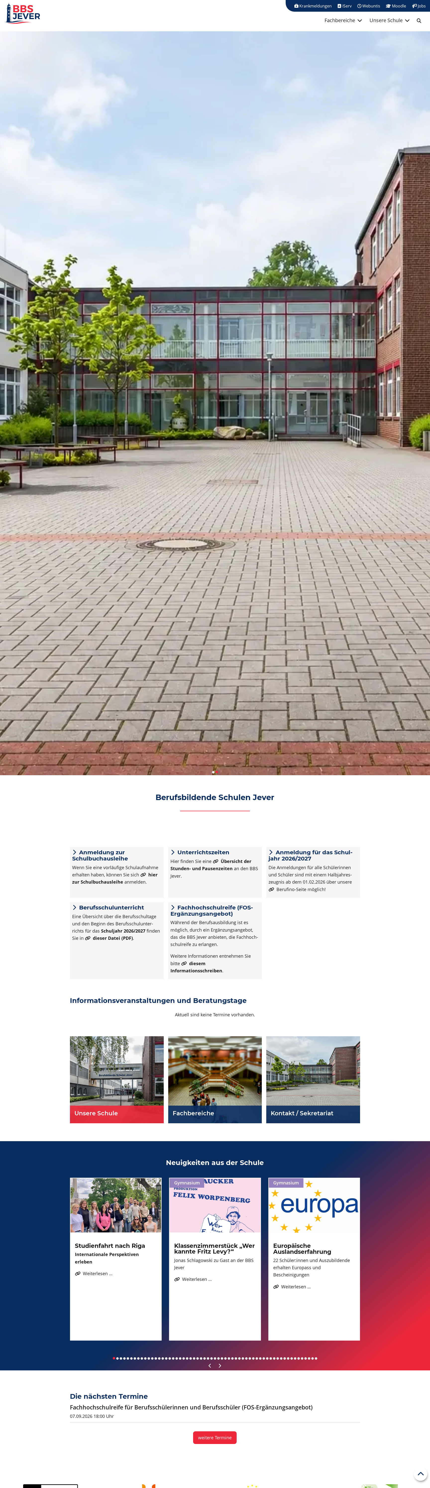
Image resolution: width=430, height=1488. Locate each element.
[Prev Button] (210, 1366)
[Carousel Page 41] (253, 1358)
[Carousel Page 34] (229, 1358)
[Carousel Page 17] (169, 1358)
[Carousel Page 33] (225, 1358)
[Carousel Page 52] (291, 1358)
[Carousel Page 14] (159, 1358)
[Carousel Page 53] (295, 1358)
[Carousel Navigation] (215, 1366)
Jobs (421, 6)
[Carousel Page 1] (213, 772)
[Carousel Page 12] (152, 1358)
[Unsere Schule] (117, 1079)
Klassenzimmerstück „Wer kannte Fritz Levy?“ (214, 1248)
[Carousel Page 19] (176, 1358)
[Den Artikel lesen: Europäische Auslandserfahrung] (314, 1205)
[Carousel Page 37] (239, 1358)
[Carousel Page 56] (305, 1358)
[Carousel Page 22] (187, 1358)
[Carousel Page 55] (302, 1358)
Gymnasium (187, 1183)
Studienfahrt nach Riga (110, 1245)
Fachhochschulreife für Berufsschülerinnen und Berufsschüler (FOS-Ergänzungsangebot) (191, 1407)
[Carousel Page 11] (149, 1358)
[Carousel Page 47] (274, 1358)
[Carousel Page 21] (183, 1358)
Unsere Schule (386, 20)
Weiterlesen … (93, 1273)
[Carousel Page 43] (260, 1358)
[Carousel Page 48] (277, 1358)
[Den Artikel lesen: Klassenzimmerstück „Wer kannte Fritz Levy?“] (215, 1205)
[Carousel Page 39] (246, 1358)
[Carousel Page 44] (264, 1358)
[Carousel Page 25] (197, 1358)
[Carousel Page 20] (180, 1358)
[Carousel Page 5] (128, 1358)
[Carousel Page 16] (166, 1358)
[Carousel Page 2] (117, 1358)
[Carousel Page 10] (145, 1358)
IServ (346, 6)
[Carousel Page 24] (194, 1358)
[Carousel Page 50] (284, 1358)
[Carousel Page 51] (288, 1358)
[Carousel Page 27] (204, 1358)
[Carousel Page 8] (138, 1358)
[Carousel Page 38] (243, 1358)
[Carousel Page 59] (316, 1358)
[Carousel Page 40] (250, 1358)
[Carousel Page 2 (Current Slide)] (216, 772)
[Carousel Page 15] (162, 1358)
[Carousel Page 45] (267, 1358)
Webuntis (370, 6)
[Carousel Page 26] (201, 1358)
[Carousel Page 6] (131, 1358)
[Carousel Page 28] (208, 1358)
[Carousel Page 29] (211, 1358)
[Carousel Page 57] (309, 1358)
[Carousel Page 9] (142, 1358)
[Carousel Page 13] (156, 1358)
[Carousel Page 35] (232, 1358)
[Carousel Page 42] (257, 1358)
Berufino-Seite (291, 889)
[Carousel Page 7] (135, 1358)
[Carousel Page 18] (173, 1358)
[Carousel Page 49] (281, 1358)
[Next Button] (219, 1366)
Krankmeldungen (315, 6)
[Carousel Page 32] (222, 1358)
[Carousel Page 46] (270, 1358)
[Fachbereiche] (215, 1079)
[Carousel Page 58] (312, 1358)
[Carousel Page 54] (298, 1358)
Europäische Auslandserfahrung (302, 1248)
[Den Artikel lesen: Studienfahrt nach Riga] (115, 1205)
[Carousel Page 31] (218, 1358)
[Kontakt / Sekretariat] (313, 1079)
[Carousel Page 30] (215, 1358)
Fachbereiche (339, 20)
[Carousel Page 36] (236, 1358)
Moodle (398, 6)
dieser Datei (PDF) (113, 938)
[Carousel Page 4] (124, 1358)
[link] (419, 21)
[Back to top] (420, 1474)
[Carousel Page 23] (190, 1358)
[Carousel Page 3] (121, 1358)
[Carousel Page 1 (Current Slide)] (114, 1358)
